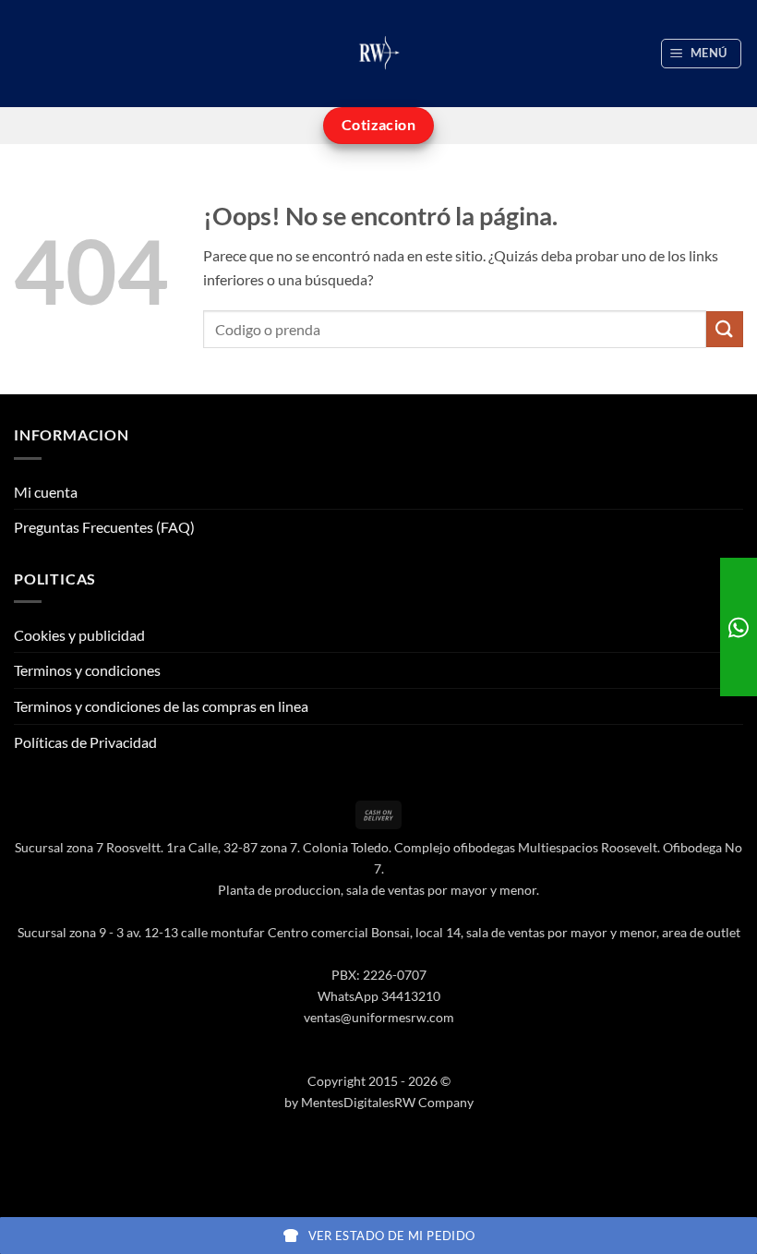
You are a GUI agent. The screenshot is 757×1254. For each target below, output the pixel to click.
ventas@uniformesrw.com (379, 1017)
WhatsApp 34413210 (379, 996)
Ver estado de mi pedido (391, 1235)
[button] (701, 53)
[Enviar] (724, 329)
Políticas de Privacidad (85, 742)
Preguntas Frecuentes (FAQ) (104, 527)
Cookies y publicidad (79, 635)
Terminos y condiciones (87, 670)
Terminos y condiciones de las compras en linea (161, 706)
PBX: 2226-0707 (379, 975)
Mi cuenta (46, 491)
